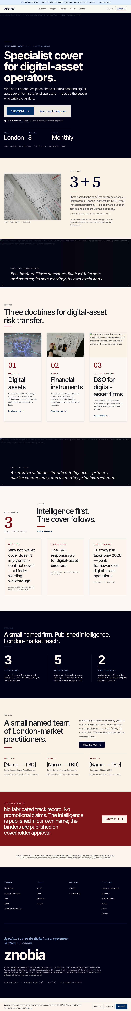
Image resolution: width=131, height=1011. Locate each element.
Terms (104, 908)
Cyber (6, 903)
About (72, 9)
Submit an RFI (114, 818)
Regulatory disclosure (110, 888)
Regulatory (41, 898)
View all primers (44, 531)
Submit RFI (121, 9)
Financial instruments (12, 893)
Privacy (104, 903)
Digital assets (9, 888)
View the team (91, 744)
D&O (6, 898)
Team (39, 893)
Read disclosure (104, 2)
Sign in (110, 9)
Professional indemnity (13, 908)
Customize (98, 1006)
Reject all (109, 1006)
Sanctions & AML (108, 898)
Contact (82, 9)
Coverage (42, 9)
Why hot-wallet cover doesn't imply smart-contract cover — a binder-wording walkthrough (21, 565)
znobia (9, 8)
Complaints (106, 893)
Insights (53, 9)
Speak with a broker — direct (17, 120)
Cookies (105, 913)
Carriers (63, 9)
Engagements (74, 893)
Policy (29, 1008)
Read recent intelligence (53, 111)
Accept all (121, 1006)
